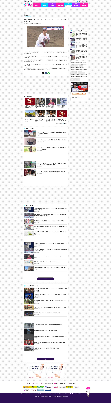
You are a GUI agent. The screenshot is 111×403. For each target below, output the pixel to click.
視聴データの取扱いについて (61, 383)
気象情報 (81, 65)
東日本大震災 (79, 69)
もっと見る (45, 278)
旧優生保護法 (83, 64)
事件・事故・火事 (80, 67)
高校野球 (73, 76)
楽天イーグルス (37, 23)
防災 (73, 65)
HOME (30, 383)
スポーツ (80, 71)
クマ (79, 64)
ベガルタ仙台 (74, 72)
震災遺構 (85, 69)
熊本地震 (73, 62)
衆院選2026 (74, 64)
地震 (78, 62)
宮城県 (84, 62)
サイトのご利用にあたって (48, 383)
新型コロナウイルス (75, 79)
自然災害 (73, 69)
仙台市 (76, 65)
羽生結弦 (78, 76)
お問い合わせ (72, 383)
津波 (81, 62)
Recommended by (59, 123)
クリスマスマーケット (76, 78)
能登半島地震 (74, 71)
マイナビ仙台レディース (82, 74)
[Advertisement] (45, 157)
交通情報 (73, 67)
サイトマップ (36, 383)
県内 (32, 23)
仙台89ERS (74, 74)
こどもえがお (84, 76)
